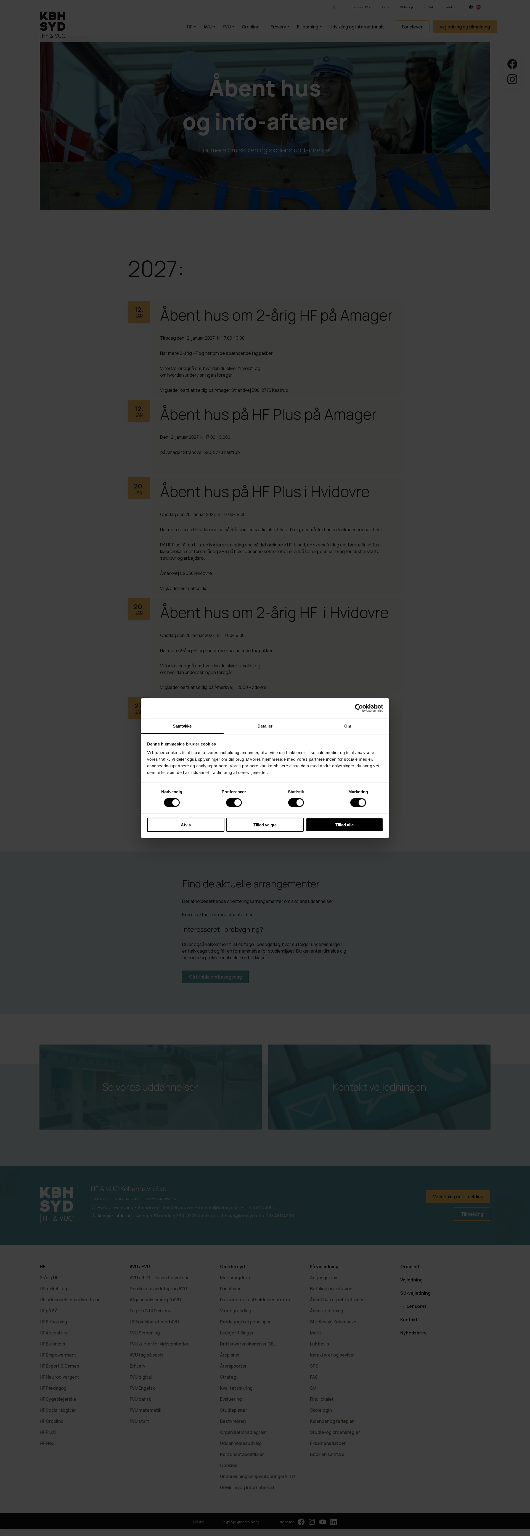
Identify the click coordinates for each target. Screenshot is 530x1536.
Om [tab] (347, 725)
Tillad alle (344, 824)
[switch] (234, 802)
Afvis (186, 824)
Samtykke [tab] (182, 725)
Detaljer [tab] (265, 725)
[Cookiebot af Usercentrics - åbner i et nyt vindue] (359, 708)
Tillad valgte (265, 824)
